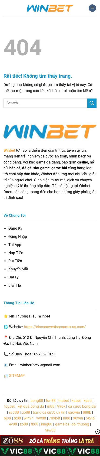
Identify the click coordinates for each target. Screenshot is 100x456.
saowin (74, 412)
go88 (26, 412)
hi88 (66, 418)
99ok (61, 406)
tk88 (17, 418)
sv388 (14, 412)
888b (87, 412)
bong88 (36, 400)
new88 (50, 430)
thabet (63, 400)
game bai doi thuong (72, 424)
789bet (54, 418)
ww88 (41, 418)
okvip (90, 418)
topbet (9, 406)
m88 (50, 406)
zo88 (24, 424)
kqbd (87, 400)
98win (78, 418)
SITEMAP (17, 375)
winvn (28, 418)
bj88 (7, 418)
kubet (76, 400)
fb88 (34, 424)
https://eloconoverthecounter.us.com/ (55, 327)
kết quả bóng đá (30, 406)
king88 (46, 424)
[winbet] (50, 8)
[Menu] (92, 8)
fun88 (51, 400)
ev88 (13, 424)
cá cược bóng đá (82, 406)
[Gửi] (92, 103)
